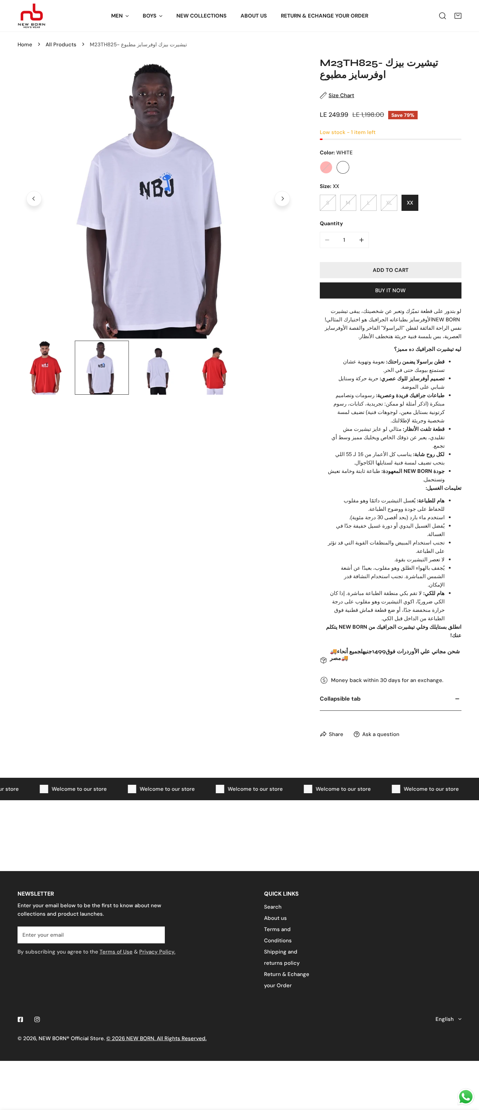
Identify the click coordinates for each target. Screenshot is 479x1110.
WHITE (343, 167)
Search (273, 906)
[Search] (442, 16)
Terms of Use (116, 951)
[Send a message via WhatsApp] (465, 1096)
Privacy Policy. (157, 951)
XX (410, 202)
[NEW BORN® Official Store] (32, 16)
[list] (158, 198)
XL (389, 202)
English (445, 1019)
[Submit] (155, 935)
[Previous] (34, 198)
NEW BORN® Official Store (71, 1038)
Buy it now (390, 290)
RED (326, 167)
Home (25, 44)
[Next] (282, 198)
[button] (458, 16)
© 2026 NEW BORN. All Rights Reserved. (156, 1038)
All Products (61, 44)
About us (275, 918)
